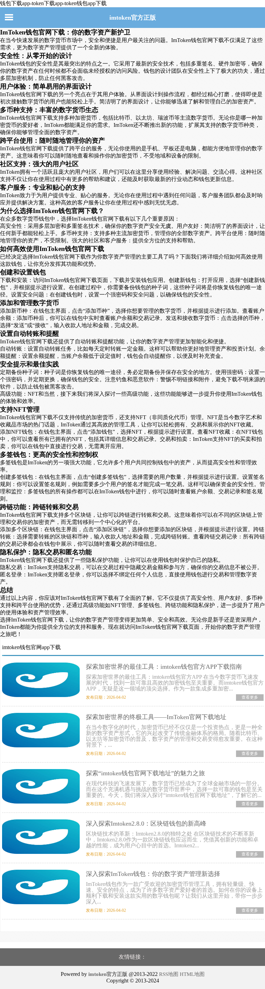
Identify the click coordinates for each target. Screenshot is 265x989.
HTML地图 (192, 974)
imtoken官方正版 (132, 17)
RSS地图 (168, 974)
